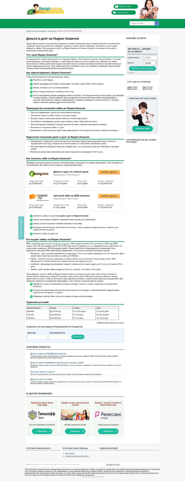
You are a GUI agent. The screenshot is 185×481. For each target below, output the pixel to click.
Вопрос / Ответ (125, 6)
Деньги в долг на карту (41, 379)
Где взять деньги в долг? (42, 372)
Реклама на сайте (113, 465)
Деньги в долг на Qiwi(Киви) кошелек (48, 353)
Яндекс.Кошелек (62, 244)
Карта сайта (70, 453)
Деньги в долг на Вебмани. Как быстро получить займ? (57, 363)
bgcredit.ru (120, 323)
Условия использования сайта (77, 456)
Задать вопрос (122, 12)
